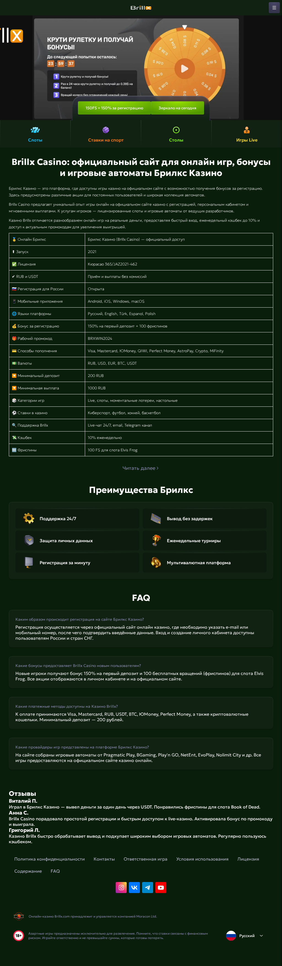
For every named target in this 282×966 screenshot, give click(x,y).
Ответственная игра (145, 859)
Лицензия (248, 859)
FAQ (55, 871)
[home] (141, 7)
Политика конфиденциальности (49, 859)
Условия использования (202, 859)
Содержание (28, 871)
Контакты (104, 859)
